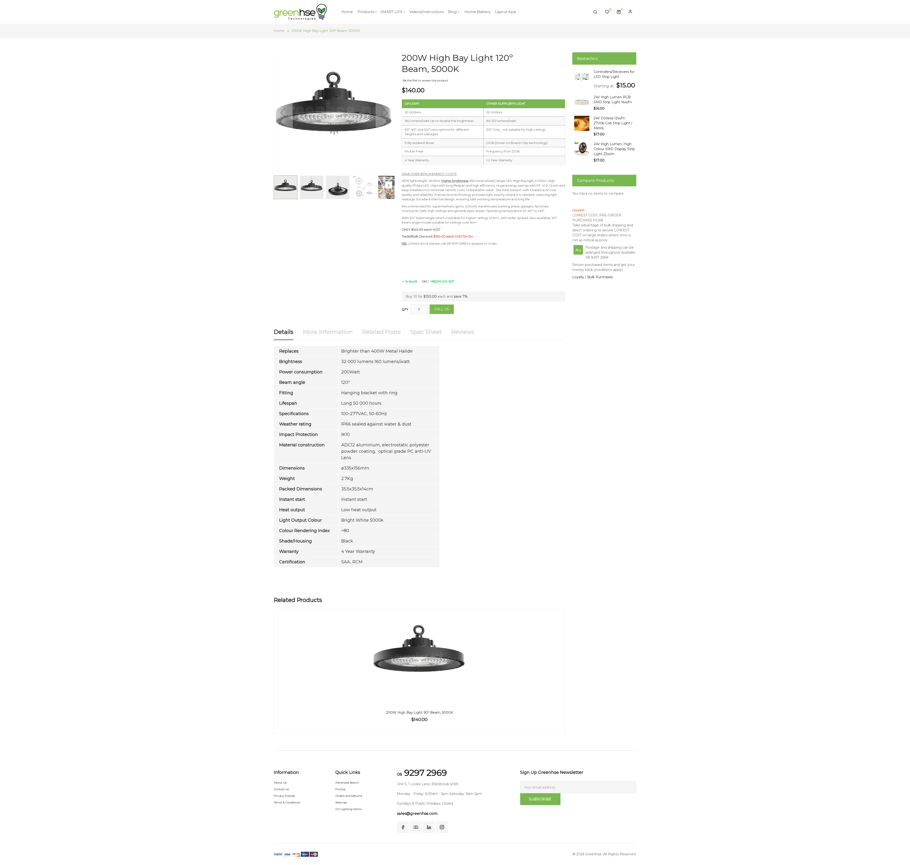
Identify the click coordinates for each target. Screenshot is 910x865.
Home (279, 31)
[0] (619, 11)
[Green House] (300, 12)
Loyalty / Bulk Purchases (592, 277)
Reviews (462, 331)
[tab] (283, 334)
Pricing (340, 789)
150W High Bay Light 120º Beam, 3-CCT (419, 712)
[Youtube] (416, 827)
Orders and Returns (348, 796)
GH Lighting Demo (348, 809)
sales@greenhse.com (417, 813)
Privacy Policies (284, 796)
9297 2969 (422, 772)
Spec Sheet (426, 331)
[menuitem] (347, 12)
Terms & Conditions (287, 802)
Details (283, 331)
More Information (328, 331)
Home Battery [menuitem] (477, 11)
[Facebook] (403, 827)
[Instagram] (442, 827)
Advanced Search (347, 782)
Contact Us (281, 789)
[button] (283, 112)
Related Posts (381, 331)
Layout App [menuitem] (505, 11)
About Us (280, 782)
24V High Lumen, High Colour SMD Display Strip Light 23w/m (614, 149)
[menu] (463, 12)
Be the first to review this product (425, 80)
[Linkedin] (429, 827)
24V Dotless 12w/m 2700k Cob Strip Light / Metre (613, 123)
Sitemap (341, 802)
